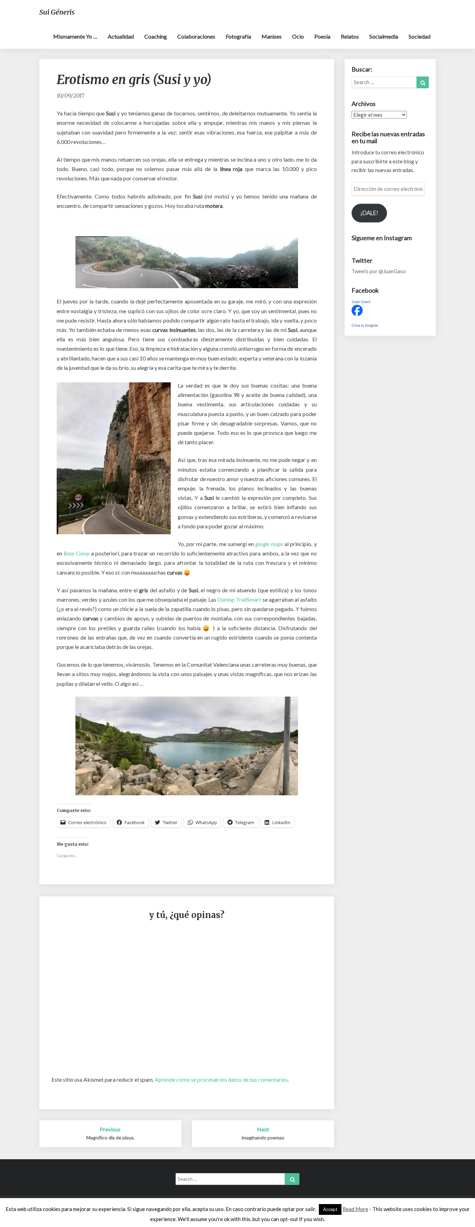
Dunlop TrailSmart (239, 599)
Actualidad (121, 36)
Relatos (350, 36)
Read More (355, 1209)
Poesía (322, 36)
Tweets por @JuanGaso (379, 271)
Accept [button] (330, 1209)
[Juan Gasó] (357, 312)
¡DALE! (369, 213)
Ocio (298, 36)
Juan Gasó (361, 302)
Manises (271, 36)
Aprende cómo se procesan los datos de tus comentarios (221, 1079)
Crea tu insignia (365, 325)
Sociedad (419, 36)
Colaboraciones (196, 36)
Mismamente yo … (75, 36)
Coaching (155, 36)
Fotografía (238, 36)
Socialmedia (383, 36)
